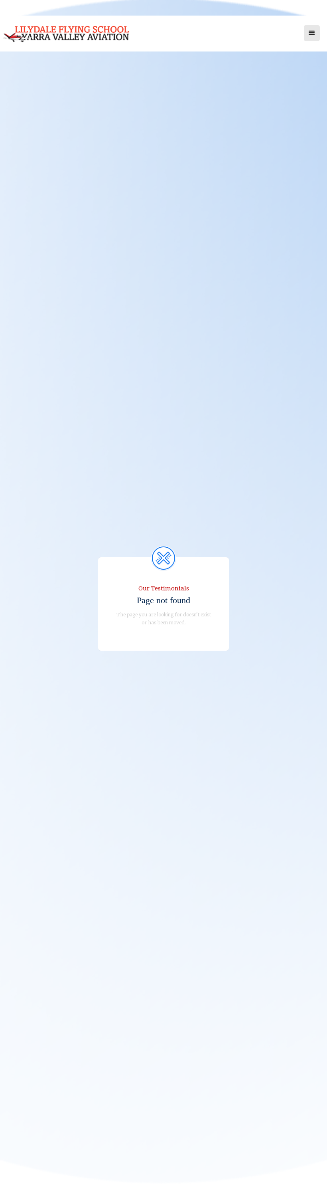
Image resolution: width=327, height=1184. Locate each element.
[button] (312, 33)
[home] (75, 37)
